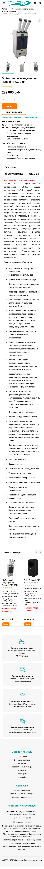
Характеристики (14, 173)
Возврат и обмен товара (22, 767)
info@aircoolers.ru (23, 822)
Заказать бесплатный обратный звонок (20, 117)
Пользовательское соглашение (22, 843)
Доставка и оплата (22, 760)
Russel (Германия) (9, 11)
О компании (22, 756)
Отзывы (34, 173)
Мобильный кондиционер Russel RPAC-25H (10, 582)
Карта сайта (22, 777)
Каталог (5, 9)
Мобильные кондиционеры (23, 9)
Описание (10, 167)
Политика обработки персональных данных (22, 840)
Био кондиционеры (22, 790)
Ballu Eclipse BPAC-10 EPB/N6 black (32, 581)
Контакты (22, 770)
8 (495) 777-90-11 (23, 818)
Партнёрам (22, 774)
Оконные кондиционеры (22, 797)
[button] (40, 3)
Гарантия (22, 763)
